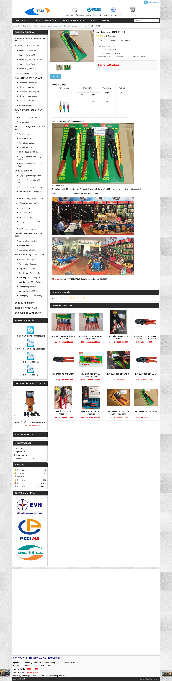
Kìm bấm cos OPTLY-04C (118, 374)
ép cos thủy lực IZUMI (27, 51)
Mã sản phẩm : (105, 46)
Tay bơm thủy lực (25, 122)
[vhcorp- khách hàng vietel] (30, 553)
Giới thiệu (35, 21)
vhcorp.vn (20, 448)
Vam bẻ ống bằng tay (27, 250)
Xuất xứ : (107, 50)
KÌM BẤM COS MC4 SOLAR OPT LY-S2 (63, 337)
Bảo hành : (106, 53)
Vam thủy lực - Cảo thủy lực (30, 282)
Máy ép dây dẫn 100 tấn (28, 291)
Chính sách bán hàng (72, 21)
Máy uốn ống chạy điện (28, 241)
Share (101, 40)
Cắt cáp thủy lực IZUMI (28, 83)
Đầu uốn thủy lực (25, 217)
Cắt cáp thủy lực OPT (27, 87)
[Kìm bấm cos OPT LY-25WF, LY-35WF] (91, 359)
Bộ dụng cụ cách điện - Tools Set (30, 165)
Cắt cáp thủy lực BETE (28, 101)
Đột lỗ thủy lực (24, 208)
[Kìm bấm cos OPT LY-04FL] (118, 322)
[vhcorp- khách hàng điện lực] (30, 507)
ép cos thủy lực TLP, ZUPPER (30, 60)
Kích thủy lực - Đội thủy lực (29, 278)
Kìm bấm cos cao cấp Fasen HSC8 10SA (118, 413)
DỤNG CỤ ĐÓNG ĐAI (23, 171)
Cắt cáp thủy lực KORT (28, 96)
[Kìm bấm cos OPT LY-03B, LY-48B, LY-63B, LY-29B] (146, 322)
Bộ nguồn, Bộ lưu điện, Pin (28, 313)
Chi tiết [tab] (55, 76)
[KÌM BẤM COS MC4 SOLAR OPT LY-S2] (63, 322)
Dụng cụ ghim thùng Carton (30, 176)
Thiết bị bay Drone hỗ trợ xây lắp (30, 297)
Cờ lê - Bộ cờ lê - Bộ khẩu (29, 152)
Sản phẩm (50, 21)
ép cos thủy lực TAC (27, 64)
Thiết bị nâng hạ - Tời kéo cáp (29, 255)
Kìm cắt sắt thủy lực (27, 105)
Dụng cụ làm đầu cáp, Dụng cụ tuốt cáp (30, 158)
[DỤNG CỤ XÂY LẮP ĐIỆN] (167, 674)
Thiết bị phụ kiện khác (26, 308)
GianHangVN (154, 679)
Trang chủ (19, 21)
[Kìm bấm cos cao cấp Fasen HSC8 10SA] (118, 397)
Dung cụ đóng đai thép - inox (30, 187)
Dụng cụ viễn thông (25, 303)
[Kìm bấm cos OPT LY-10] (146, 359)
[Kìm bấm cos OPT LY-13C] (63, 359)
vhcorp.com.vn (22, 455)
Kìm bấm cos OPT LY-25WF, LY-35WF (90, 375)
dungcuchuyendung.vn (25, 458)
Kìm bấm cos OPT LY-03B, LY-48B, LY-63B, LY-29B (146, 337)
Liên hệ (105, 21)
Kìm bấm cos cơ (25, 134)
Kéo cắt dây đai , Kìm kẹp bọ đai (30, 193)
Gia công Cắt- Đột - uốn (26, 203)
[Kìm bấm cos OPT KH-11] (72, 46)
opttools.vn (20, 452)
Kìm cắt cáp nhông (26, 143)
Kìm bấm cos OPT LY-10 (146, 374)
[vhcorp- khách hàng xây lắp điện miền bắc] (30, 529)
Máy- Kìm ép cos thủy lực (27, 46)
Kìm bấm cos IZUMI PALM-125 (63, 413)
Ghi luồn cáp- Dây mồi (28, 259)
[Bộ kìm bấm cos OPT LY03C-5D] (91, 397)
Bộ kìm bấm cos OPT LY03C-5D (90, 413)
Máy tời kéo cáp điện (27, 269)
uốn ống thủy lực (25, 245)
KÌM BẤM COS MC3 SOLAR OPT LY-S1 (90, 337)
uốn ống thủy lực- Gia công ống (29, 235)
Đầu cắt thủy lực (25, 213)
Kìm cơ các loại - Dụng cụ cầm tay (30, 128)
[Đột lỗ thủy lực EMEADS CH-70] (30, 404)
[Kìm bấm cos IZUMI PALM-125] (63, 397)
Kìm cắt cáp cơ (25, 138)
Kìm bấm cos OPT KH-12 (146, 412)
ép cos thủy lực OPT (27, 55)
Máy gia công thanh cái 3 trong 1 (30, 223)
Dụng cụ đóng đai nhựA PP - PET (29, 181)
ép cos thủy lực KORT (27, 69)
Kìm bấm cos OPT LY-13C (63, 374)
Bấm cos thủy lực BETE (28, 73)
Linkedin (126, 40)
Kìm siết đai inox (25, 147)
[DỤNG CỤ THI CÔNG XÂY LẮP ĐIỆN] (5, 672)
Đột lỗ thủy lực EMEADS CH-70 (30, 422)
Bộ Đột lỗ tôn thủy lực (27, 229)
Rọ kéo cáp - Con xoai (28, 264)
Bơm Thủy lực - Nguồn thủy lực (28, 111)
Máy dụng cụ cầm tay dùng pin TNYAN (30, 39)
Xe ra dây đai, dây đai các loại (31, 199)
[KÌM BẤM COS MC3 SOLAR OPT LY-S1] (91, 322)
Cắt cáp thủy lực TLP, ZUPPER (31, 92)
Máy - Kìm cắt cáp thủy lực (28, 78)
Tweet (113, 40)
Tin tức (93, 21)
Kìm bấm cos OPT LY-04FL (118, 337)
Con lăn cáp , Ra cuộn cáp (29, 273)
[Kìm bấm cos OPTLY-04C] (118, 359)
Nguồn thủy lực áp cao (28, 117)
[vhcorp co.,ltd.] (86, 17)
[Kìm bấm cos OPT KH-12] (146, 397)
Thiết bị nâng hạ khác (27, 287)
